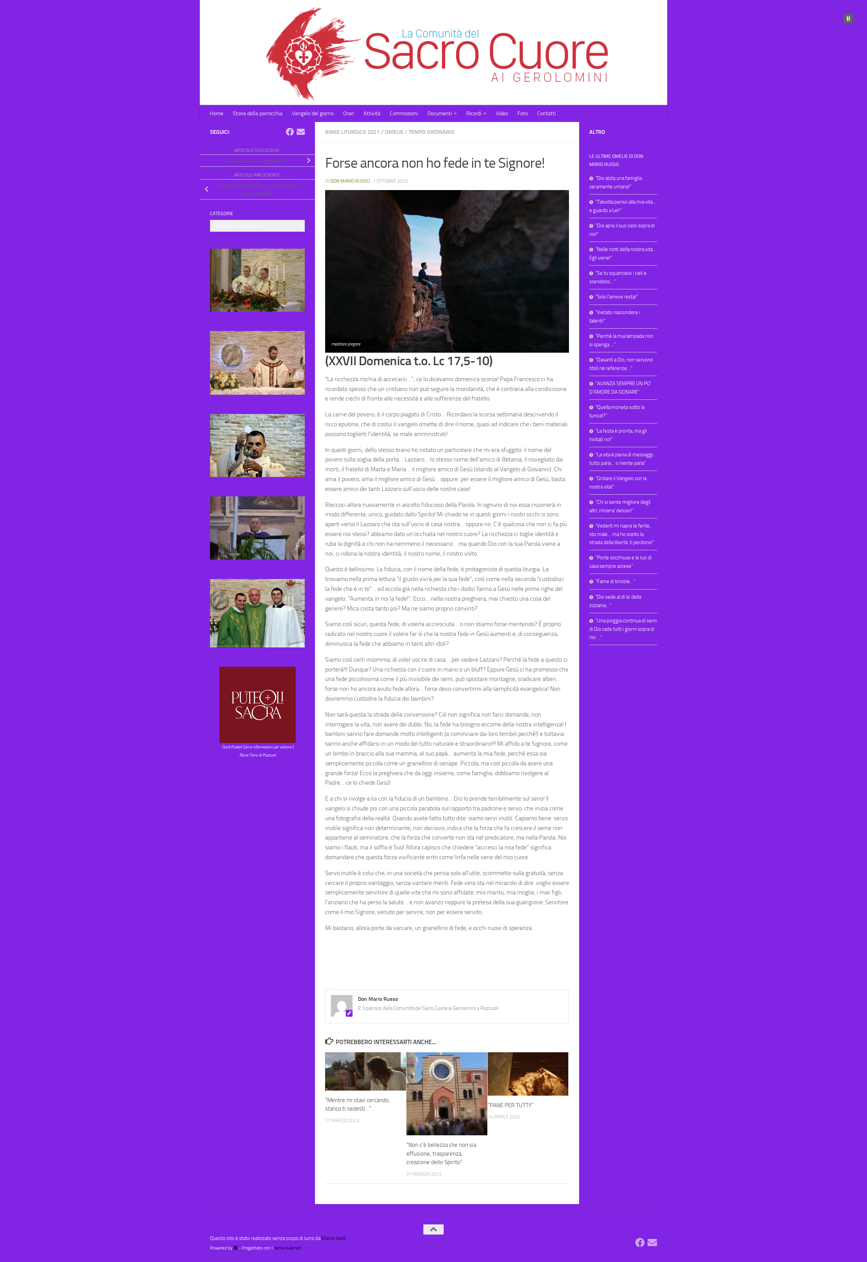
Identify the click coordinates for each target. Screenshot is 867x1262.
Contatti (546, 113)
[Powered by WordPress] (235, 1248)
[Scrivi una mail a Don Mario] (301, 132)
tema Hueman (287, 1247)
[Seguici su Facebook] (290, 132)
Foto (522, 113)
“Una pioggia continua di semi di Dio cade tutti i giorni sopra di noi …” (623, 629)
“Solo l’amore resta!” (616, 297)
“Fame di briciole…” (615, 581)
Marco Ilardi (333, 1238)
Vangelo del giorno (313, 113)
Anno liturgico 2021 (352, 132)
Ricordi (473, 113)
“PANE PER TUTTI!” (510, 1105)
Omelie (394, 132)
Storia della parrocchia (257, 113)
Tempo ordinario (431, 132)
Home (216, 113)
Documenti (439, 113)
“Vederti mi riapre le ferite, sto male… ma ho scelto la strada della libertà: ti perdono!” (621, 534)
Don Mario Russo (350, 181)
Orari (348, 113)
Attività (371, 113)
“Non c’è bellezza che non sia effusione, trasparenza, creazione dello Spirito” (441, 1153)
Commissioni (404, 113)
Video (502, 113)
